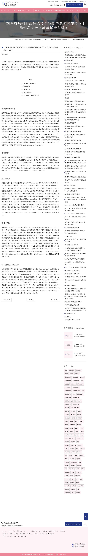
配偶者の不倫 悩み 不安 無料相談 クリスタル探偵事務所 (75, 190)
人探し (66, 448)
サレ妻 (76, 435)
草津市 (76, 421)
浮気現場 (73, 441)
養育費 (77, 482)
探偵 (66, 370)
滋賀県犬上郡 (76, 404)
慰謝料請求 (78, 370)
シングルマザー (79, 438)
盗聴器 (83, 469)
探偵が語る (27, 89)
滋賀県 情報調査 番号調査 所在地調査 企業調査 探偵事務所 (75, 119)
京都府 (76, 431)
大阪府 (81, 431)
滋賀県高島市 (80, 394)
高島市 (76, 428)
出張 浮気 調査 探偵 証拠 (72, 274)
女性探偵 (77, 469)
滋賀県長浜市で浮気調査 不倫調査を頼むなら (75, 153)
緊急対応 (67, 445)
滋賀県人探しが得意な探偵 (73, 131)
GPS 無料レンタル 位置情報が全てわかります (75, 263)
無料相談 (72, 482)
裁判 (66, 455)
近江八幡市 (72, 424)
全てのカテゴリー (70, 52)
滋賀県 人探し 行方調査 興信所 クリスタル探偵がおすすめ (75, 105)
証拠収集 (71, 469)
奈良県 (66, 435)
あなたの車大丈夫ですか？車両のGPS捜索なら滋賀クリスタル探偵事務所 (75, 199)
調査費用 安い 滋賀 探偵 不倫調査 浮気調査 (75, 181)
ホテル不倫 (67, 479)
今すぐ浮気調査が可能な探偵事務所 (75, 267)
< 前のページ (6, 300)
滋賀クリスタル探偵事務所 (73, 89)
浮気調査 (67, 317)
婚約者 (71, 374)
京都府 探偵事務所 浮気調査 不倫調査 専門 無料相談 (75, 255)
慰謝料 (66, 482)
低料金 (70, 455)
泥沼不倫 (72, 448)
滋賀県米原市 (76, 387)
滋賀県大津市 (80, 384)
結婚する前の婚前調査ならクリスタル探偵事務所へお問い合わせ (75, 167)
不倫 (77, 448)
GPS (73, 479)
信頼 (74, 394)
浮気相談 (79, 418)
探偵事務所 (67, 472)
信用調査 (67, 384)
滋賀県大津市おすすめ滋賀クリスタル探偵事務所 (75, 136)
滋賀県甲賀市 (68, 397)
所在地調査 (77, 475)
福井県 (66, 431)
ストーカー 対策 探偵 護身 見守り (75, 205)
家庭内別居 (80, 486)
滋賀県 (67, 98)
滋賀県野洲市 (68, 390)
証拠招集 (81, 455)
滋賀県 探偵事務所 (70, 123)
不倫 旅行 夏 (68, 236)
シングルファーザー (69, 438)
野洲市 (66, 424)
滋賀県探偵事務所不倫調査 (73, 140)
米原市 (66, 428)
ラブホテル (78, 472)
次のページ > (54, 300)
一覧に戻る (31, 300)
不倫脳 (66, 475)
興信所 (66, 458)
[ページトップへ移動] (85, 524)
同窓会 (75, 455)
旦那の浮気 (67, 486)
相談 (80, 462)
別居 (73, 472)
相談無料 (67, 465)
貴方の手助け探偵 (70, 185)
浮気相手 (78, 492)
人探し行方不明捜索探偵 (72, 194)
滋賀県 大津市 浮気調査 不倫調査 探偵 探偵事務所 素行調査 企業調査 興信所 (75, 112)
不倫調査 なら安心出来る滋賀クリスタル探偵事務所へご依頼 (75, 249)
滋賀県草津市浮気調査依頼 (73, 149)
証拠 (78, 441)
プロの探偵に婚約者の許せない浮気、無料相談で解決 (75, 232)
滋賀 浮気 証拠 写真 (70, 78)
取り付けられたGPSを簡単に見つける (75, 281)
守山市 (81, 421)
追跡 (81, 479)
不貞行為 (78, 458)
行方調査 (73, 414)
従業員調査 (75, 377)
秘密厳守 (79, 452)
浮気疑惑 (67, 441)
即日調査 (79, 465)
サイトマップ (22, 536)
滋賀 (83, 390)
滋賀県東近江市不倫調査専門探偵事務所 (75, 144)
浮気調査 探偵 (69, 60)
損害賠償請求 (74, 462)
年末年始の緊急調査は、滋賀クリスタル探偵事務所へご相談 (75, 290)
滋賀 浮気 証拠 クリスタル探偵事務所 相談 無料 (75, 73)
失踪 (78, 489)
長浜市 (71, 428)
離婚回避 (27, 86)
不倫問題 (73, 489)
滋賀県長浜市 (68, 394)
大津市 (71, 421)
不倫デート (73, 445)
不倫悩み (73, 384)
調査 (82, 380)
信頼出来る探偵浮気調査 (72, 270)
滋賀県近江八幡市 (69, 401)
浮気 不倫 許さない (70, 313)
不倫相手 (67, 489)
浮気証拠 (77, 374)
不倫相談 (82, 448)
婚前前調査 (71, 370)
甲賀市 (81, 428)
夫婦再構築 (67, 492)
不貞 (66, 469)
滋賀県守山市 (68, 404)
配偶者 (66, 374)
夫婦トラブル (76, 397)
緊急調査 (67, 407)
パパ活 (71, 475)
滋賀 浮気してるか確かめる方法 (74, 81)
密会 (73, 492)
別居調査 (73, 418)
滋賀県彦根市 (68, 377)
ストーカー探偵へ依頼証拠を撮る (75, 213)
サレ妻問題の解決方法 (31, 95)
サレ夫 (81, 435)
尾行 (77, 479)
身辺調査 (73, 411)
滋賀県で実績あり (30, 83)
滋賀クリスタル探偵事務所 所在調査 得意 (75, 94)
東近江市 (79, 424)
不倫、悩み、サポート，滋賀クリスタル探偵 (75, 240)
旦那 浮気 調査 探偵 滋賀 (72, 305)
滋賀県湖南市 (78, 401)
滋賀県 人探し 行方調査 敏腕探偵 (74, 101)
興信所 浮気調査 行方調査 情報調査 (75, 177)
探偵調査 (67, 411)
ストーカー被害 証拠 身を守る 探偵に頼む (75, 218)
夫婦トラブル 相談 (70, 285)
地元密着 (72, 458)
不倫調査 (67, 414)
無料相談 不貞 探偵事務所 (72, 157)
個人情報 (80, 445)
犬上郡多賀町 (68, 387)
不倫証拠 (67, 462)
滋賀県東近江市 (76, 390)
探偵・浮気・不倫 (75, 407)
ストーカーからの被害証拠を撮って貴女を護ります (75, 209)
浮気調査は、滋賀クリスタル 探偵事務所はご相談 (75, 68)
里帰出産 (73, 465)
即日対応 (82, 377)
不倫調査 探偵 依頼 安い (72, 245)
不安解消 (74, 486)
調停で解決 (27, 92)
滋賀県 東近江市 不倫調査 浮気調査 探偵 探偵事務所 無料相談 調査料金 (75, 56)
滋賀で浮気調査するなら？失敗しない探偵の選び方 (75, 85)
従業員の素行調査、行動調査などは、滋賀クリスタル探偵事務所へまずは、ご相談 (75, 296)
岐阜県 (71, 431)
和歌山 (71, 435)
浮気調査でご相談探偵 (71, 63)
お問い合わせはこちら (74, 5)
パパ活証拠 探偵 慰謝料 (72, 228)
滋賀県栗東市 (76, 380)
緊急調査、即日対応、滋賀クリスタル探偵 (75, 172)
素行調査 (79, 414)
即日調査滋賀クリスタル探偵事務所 (75, 277)
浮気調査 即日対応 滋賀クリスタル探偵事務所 (75, 127)
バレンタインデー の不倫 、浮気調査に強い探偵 (75, 223)
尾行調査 (67, 418)
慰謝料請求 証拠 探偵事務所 (73, 302)
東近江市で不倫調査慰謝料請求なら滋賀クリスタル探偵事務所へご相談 (75, 309)
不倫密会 (73, 452)
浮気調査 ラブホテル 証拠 (72, 320)
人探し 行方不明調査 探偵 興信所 (74, 259)
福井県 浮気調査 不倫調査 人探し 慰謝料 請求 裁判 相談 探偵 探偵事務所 (75, 162)
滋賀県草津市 (68, 380)
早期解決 (67, 452)
